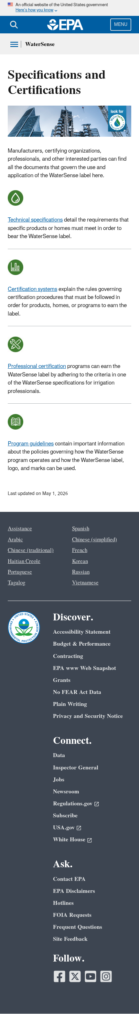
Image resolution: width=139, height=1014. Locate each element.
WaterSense (40, 44)
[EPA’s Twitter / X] (75, 976)
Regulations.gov (72, 803)
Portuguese (20, 572)
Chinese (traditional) (31, 550)
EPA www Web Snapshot (84, 668)
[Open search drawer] (14, 24)
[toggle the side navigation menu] (14, 44)
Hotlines (63, 903)
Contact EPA (69, 879)
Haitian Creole (24, 561)
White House (69, 839)
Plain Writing (70, 704)
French (79, 550)
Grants (61, 680)
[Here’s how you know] (69, 8)
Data (59, 755)
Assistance (20, 529)
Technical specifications (35, 220)
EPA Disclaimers (74, 891)
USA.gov (64, 827)
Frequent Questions (77, 927)
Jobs (58, 779)
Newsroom (66, 791)
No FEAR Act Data (77, 692)
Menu (120, 24)
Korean (80, 561)
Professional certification (37, 366)
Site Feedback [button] (70, 939)
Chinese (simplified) (94, 540)
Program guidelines (31, 444)
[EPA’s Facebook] (59, 976)
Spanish (80, 529)
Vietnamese (85, 583)
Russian (81, 572)
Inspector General (75, 767)
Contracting (68, 656)
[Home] (65, 24)
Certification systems (32, 289)
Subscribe (65, 815)
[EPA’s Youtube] (90, 976)
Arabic (15, 540)
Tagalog (16, 583)
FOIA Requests (72, 915)
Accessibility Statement (82, 631)
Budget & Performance (82, 643)
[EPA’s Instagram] (106, 976)
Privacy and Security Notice (88, 716)
